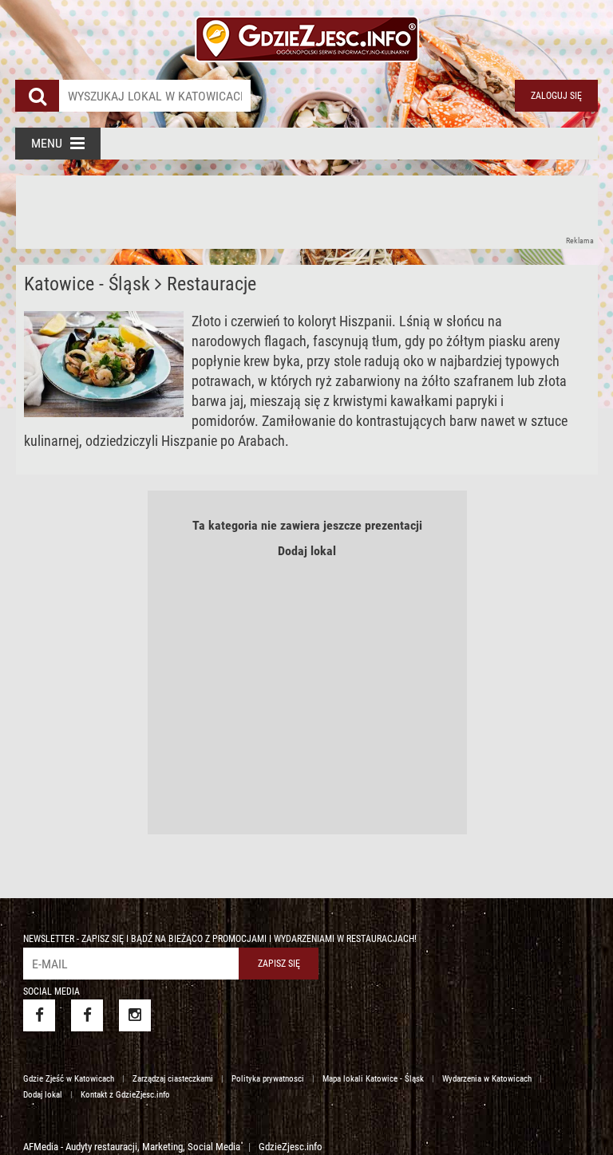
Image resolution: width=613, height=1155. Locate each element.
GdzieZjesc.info (290, 1147)
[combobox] (155, 96)
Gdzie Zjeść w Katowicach (68, 1079)
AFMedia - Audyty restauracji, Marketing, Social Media (131, 1147)
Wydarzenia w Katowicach (487, 1079)
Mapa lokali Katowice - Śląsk (373, 1079)
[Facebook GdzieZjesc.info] (39, 1015)
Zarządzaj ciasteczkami (172, 1079)
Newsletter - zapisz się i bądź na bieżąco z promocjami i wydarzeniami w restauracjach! (220, 939)
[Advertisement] (306, 211)
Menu (46, 143)
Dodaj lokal (307, 550)
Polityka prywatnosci (267, 1079)
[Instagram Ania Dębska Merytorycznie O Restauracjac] (135, 1015)
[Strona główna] (306, 32)
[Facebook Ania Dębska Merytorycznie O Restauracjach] (87, 1015)
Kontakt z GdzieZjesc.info (125, 1095)
